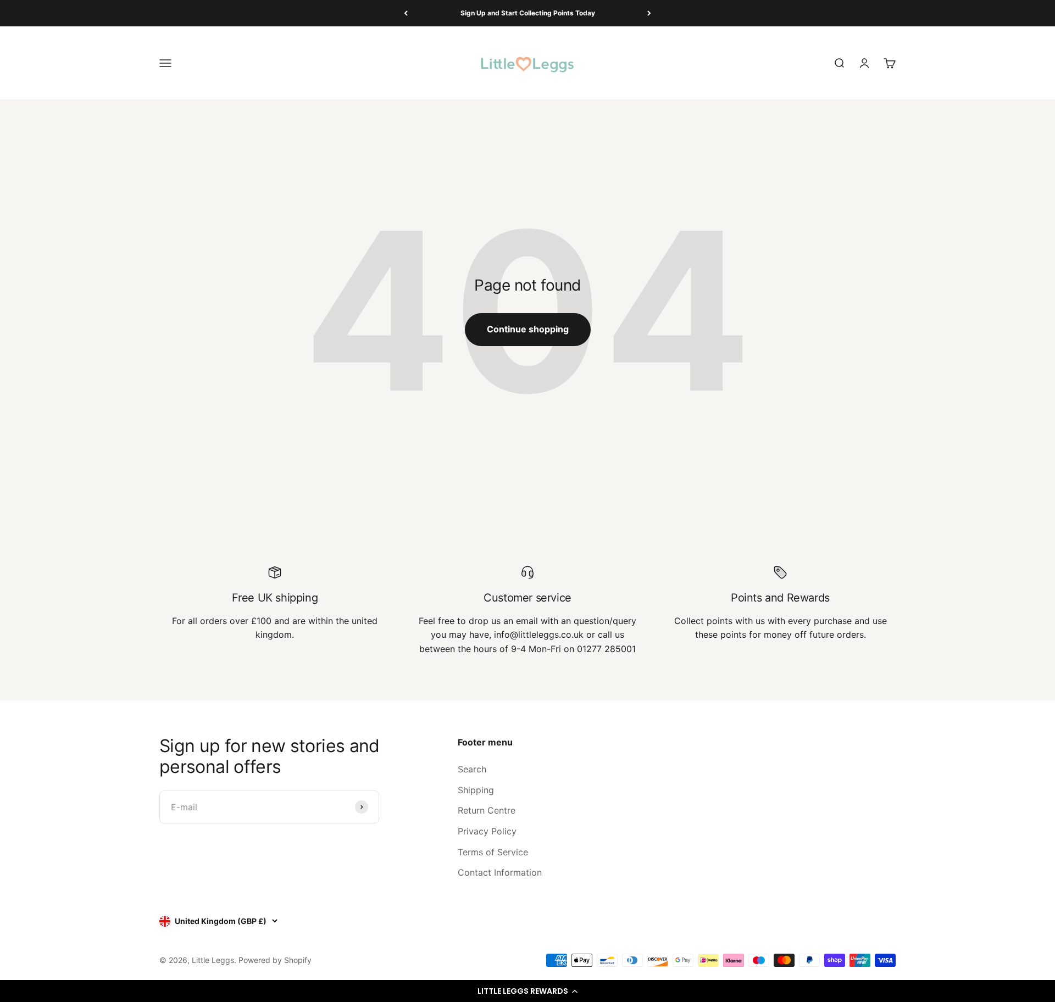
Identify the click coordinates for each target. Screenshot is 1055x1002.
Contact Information (500, 872)
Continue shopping (528, 329)
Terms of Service (493, 852)
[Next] (649, 13)
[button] (527, 991)
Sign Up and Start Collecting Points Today (527, 13)
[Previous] (406, 13)
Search (472, 769)
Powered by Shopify (275, 960)
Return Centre (486, 810)
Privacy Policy (487, 831)
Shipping (476, 789)
